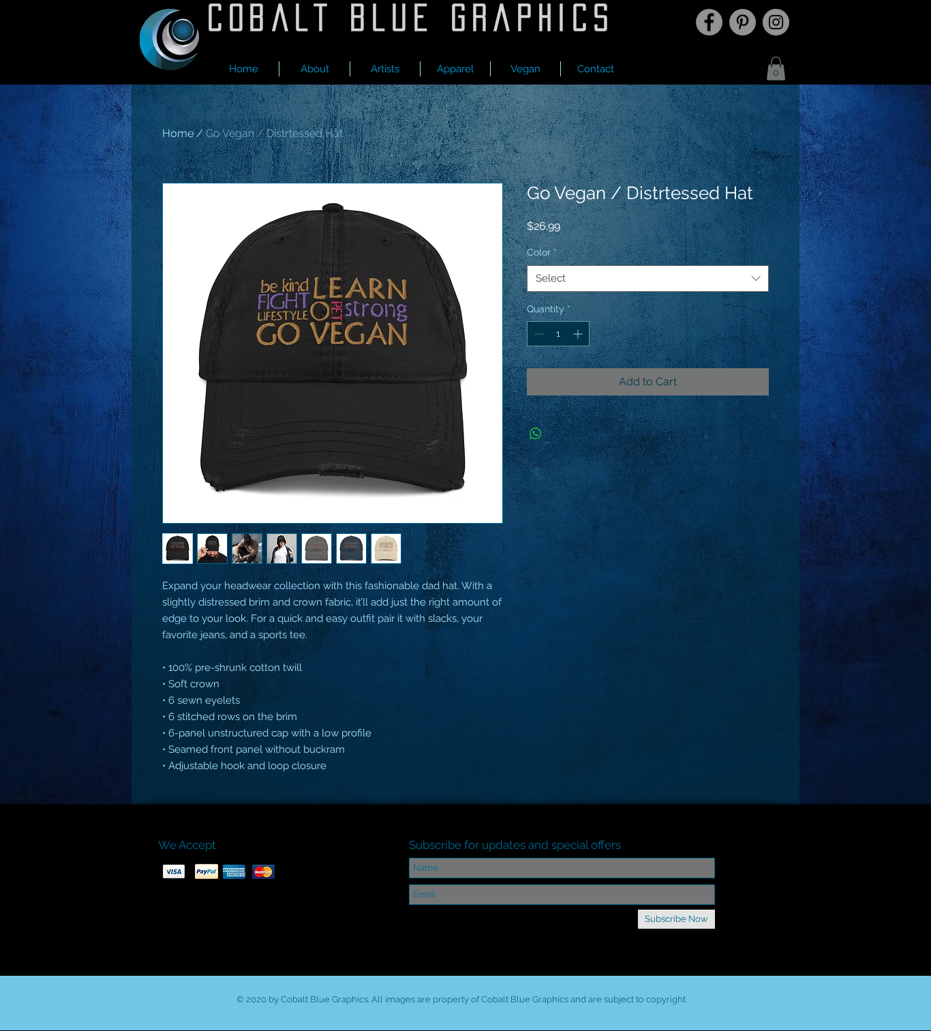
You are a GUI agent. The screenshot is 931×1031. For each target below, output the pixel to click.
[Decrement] (537, 334)
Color (542, 252)
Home (178, 133)
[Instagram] (776, 22)
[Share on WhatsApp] (536, 433)
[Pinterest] (742, 22)
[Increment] (578, 334)
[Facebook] (709, 22)
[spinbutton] (558, 334)
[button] (385, 68)
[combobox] (648, 278)
